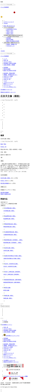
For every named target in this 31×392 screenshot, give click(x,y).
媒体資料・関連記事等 (9, 73)
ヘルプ (5, 80)
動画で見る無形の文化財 (12, 41)
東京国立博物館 (5, 183)
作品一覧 (9, 25)
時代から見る (9, 30)
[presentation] (1, 203)
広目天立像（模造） (6, 178)
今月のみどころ (10, 45)
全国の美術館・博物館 (11, 42)
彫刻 (2, 144)
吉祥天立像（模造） (8, 250)
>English (5, 23)
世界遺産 (8, 38)
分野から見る (9, 32)
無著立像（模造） (8, 298)
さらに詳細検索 (5, 7)
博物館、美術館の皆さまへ (10, 74)
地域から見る (9, 33)
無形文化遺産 (9, 39)
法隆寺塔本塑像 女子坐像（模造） (12, 258)
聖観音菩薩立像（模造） (9, 226)
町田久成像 (6, 290)
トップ (5, 58)
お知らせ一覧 (6, 79)
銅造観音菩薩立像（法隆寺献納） (12, 282)
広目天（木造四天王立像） (10, 266)
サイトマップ (6, 85)
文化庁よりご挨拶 (8, 76)
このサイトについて (8, 21)
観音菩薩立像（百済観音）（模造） (12, 242)
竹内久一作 (3, 146)
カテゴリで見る (9, 27)
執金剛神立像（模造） (9, 218)
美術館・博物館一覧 (11, 44)
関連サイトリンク (8, 83)
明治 (5, 144)
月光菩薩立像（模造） (9, 210)
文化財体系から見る (11, 29)
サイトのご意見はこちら (9, 86)
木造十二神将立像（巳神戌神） (11, 274)
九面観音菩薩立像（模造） (10, 234)
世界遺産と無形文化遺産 (13, 36)
